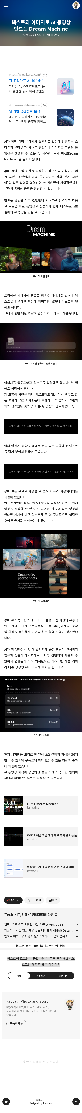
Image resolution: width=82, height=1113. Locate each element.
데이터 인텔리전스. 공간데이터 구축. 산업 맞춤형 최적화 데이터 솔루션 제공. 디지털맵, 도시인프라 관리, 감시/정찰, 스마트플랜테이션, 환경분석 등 (28, 119)
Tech (9, 915)
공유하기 (41, 975)
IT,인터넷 (23, 915)
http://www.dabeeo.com (24, 105)
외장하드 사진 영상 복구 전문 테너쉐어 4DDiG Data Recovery (41, 930)
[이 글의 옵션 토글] (19, 900)
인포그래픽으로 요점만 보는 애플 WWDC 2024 (33, 924)
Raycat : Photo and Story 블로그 (6, 1102)
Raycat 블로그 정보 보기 (76, 5)
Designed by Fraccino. (41, 1103)
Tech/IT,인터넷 (52, 35)
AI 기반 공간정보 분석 (24, 111)
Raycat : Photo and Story (27, 1001)
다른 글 (63, 975)
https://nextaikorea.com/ (25, 75)
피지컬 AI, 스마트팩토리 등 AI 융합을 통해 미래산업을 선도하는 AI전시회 (28, 89)
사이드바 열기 (6, 5)
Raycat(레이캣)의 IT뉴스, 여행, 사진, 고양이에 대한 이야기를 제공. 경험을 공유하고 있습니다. (32, 1011)
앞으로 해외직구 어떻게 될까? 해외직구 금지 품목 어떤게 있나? (41, 936)
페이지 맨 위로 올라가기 (76, 1102)
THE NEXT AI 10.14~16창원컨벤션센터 (27, 81)
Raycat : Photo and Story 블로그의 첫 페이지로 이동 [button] (41, 5)
